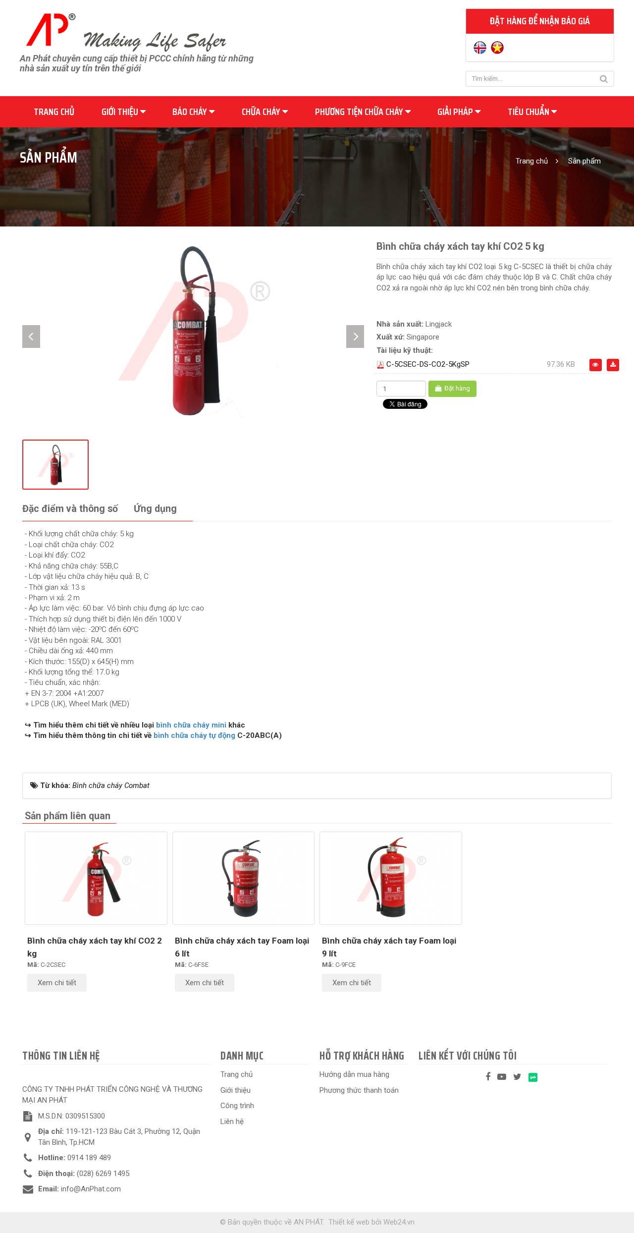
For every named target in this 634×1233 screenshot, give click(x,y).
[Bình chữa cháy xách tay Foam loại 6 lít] (244, 878)
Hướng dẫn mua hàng (354, 1074)
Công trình (237, 1105)
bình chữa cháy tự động (195, 735)
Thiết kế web (349, 1222)
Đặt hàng (456, 388)
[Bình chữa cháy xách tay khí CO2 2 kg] (96, 878)
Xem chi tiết (57, 982)
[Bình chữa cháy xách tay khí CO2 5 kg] (193, 329)
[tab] (70, 509)
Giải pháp (456, 111)
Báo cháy (190, 111)
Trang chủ (54, 111)
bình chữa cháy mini (191, 725)
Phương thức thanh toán (359, 1090)
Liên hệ (232, 1121)
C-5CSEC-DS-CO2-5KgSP (428, 364)
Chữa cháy (262, 111)
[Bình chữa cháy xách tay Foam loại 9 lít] (391, 878)
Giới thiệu (121, 111)
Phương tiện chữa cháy (360, 111)
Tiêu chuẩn (529, 111)
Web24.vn (399, 1222)
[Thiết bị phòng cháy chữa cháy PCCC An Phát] (126, 31)
